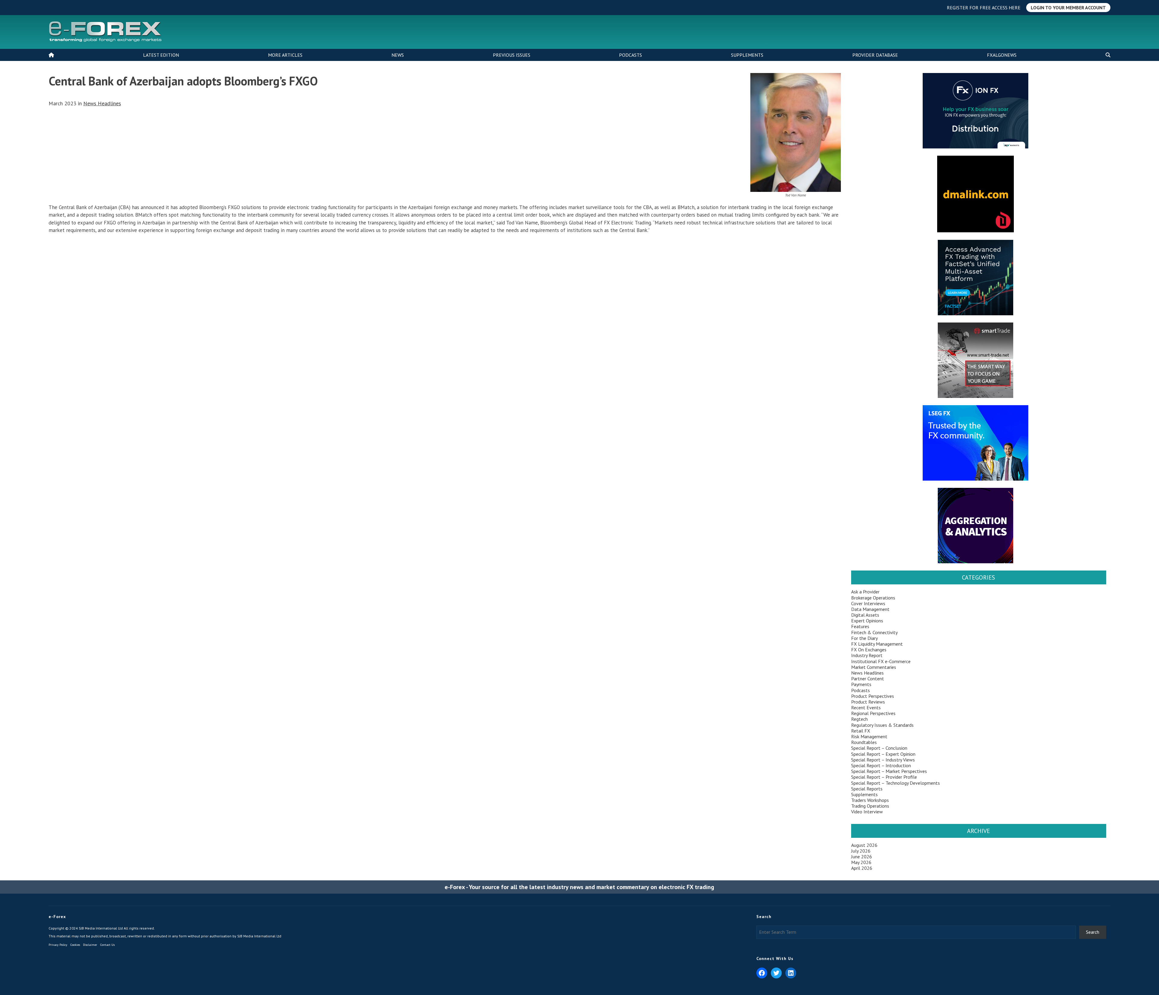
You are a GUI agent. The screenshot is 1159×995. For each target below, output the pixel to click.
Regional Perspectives (873, 713)
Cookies (75, 945)
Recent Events (866, 707)
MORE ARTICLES (285, 55)
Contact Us (107, 945)
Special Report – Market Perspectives (889, 771)
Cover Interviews (868, 603)
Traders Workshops (870, 800)
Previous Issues (511, 55)
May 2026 (861, 862)
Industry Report (867, 655)
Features (860, 626)
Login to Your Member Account (1068, 8)
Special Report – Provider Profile (884, 777)
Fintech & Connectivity (874, 632)
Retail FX (860, 731)
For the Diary (864, 638)
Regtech (859, 719)
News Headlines (102, 103)
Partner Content (867, 679)
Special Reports (867, 789)
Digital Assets (865, 615)
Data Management (870, 609)
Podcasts (630, 55)
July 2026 (860, 851)
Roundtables (864, 742)
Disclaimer (90, 945)
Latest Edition (161, 55)
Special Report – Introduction (881, 765)
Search (1092, 932)
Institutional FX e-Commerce (881, 661)
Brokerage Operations (873, 598)
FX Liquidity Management (877, 644)
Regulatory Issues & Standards (882, 725)
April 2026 (861, 868)
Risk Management (869, 736)
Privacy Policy (58, 945)
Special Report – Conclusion (879, 748)
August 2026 (864, 845)
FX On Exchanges (868, 650)
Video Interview (867, 812)
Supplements (747, 55)
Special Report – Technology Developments (895, 783)
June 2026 (861, 857)
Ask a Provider (865, 592)
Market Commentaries (873, 667)
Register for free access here (983, 8)
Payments (861, 684)
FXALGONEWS (1002, 55)
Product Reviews (868, 702)
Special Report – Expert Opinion (883, 754)
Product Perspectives (872, 696)
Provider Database (875, 55)
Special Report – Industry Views (883, 760)
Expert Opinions (867, 621)
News (397, 55)
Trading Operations (870, 806)
